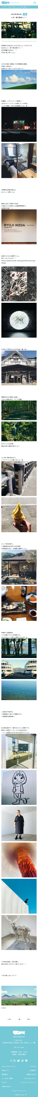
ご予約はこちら (19, 1095)
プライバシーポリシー (28, 1082)
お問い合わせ (6, 1086)
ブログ (4, 1082)
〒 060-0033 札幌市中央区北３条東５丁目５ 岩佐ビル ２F (17, 1041)
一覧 (19, 1019)
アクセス (33, 1066)
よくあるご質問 (7, 1078)
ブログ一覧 (11, 7)
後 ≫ (28, 1019)
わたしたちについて (9, 1066)
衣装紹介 (33, 1070)
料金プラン (6, 1070)
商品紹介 (5, 1074)
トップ (4, 7)
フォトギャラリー (30, 1078)
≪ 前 (9, 1019)
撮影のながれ (31, 1074)
